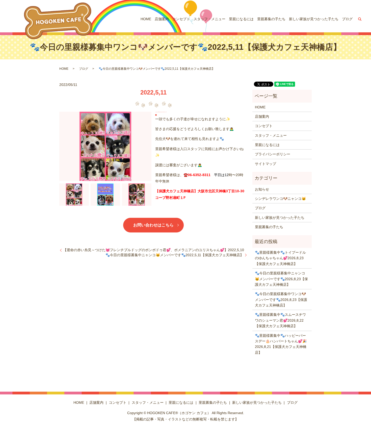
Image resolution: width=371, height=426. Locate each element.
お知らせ (262, 189)
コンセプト (181, 19)
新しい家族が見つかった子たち (313, 19)
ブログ (347, 19)
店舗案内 (162, 19)
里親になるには (241, 19)
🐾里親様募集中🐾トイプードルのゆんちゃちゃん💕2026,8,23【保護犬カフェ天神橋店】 (280, 258)
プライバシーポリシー (272, 154)
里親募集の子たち (271, 19)
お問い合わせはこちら (153, 225)
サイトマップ (265, 164)
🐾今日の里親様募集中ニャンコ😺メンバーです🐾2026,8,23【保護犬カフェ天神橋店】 (281, 279)
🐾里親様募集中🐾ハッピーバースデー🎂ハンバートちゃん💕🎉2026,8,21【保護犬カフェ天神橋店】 (281, 344)
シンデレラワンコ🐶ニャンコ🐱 (280, 199)
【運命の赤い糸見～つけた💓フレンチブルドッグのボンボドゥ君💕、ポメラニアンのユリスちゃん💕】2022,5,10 (153, 250)
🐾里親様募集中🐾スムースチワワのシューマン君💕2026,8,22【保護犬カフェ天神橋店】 (280, 320)
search (360, 19)
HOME (146, 19)
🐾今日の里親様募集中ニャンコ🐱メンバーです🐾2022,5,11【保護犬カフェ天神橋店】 (174, 255)
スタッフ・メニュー (209, 19)
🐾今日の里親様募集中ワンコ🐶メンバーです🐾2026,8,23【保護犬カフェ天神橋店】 (281, 299)
